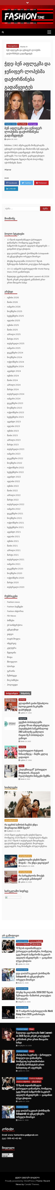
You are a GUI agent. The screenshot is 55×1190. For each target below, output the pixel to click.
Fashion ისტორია (15, 611)
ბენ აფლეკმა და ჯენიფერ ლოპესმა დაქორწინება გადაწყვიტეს (23, 131)
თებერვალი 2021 (15, 559)
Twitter (27, 183)
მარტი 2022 (13, 499)
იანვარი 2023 (13, 453)
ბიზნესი (10, 620)
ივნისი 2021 (13, 541)
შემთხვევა (12, 675)
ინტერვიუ (11, 643)
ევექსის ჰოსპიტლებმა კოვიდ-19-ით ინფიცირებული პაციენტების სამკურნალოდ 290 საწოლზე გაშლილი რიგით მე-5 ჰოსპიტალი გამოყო (34, 730)
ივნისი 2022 (13, 486)
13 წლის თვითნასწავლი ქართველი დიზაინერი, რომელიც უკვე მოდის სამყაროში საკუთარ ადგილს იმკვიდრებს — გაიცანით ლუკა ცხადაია (34, 954)
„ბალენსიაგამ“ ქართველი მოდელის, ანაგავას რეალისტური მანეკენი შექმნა (34, 772)
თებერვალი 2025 (15, 343)
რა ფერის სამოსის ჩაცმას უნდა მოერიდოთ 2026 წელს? (21, 826)
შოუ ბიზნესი (22, 124)
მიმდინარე (25, 693)
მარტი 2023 (13, 444)
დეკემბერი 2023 (15, 403)
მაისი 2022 (12, 490)
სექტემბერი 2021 (15, 527)
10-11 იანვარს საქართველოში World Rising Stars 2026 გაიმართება (34, 1012)
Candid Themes (32, 1184)
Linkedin (12, 188)
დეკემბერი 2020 (15, 568)
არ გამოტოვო (10, 935)
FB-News (11, 615)
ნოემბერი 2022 (14, 463)
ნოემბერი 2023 (14, 407)
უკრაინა (11, 671)
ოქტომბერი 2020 (15, 578)
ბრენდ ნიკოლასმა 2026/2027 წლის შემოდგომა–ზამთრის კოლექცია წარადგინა (34, 995)
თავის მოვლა (13, 638)
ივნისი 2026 (13, 297)
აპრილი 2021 (14, 550)
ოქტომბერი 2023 (15, 412)
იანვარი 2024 (13, 398)
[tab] (11, 693)
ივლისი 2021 (13, 536)
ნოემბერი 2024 (14, 357)
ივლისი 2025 (13, 320)
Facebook (12, 183)
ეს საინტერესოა (14, 625)
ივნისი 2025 (13, 325)
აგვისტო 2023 (14, 421)
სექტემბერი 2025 (15, 316)
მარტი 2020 (13, 582)
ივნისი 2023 (13, 430)
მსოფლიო (12, 661)
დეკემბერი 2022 (15, 458)
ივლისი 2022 (13, 481)
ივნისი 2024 (13, 375)
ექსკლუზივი (12, 629)
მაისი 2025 (12, 329)
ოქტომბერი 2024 (15, 362)
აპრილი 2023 (14, 440)
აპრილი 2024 (14, 385)
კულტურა (11, 648)
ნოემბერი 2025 (14, 311)
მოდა (9, 657)
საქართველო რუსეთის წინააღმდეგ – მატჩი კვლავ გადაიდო (33, 753)
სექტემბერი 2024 (15, 366)
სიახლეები (10, 787)
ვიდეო (10, 634)
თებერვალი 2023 (15, 449)
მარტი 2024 (13, 389)
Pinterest (42, 183)
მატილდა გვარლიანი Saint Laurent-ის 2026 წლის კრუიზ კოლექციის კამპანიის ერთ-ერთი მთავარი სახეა (28, 279)
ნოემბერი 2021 (14, 518)
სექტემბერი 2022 (15, 472)
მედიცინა (11, 652)
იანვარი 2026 (13, 306)
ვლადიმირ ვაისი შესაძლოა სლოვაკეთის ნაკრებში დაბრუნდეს (33, 706)
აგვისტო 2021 (14, 532)
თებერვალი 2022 (15, 504)
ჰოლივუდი (33, 124)
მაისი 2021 (12, 545)
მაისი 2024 (12, 380)
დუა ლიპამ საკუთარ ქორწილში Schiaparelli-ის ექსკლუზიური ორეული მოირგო (33, 976)
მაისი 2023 (12, 435)
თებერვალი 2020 (15, 587)
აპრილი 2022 (14, 495)
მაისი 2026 (12, 302)
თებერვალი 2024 (15, 394)
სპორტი (11, 666)
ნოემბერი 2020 (14, 573)
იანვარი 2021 (13, 564)
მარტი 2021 (13, 555)
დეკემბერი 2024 (15, 352)
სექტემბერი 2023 (15, 417)
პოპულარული (12, 693)
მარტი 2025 (13, 339)
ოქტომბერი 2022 (15, 467)
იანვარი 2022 (13, 509)
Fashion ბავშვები (15, 606)
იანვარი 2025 (13, 348)
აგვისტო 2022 (14, 476)
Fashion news (10, 124)
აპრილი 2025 (14, 334)
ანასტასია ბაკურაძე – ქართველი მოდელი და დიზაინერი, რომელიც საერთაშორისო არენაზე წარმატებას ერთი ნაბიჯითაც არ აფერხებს (33, 1061)
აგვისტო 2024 (14, 371)
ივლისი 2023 (13, 426)
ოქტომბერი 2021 (15, 522)
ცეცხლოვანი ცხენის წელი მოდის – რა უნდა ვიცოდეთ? (34, 861)
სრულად (7, 170)
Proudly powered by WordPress (20, 1181)
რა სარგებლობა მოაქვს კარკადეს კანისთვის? (31, 877)
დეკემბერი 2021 (15, 513)
